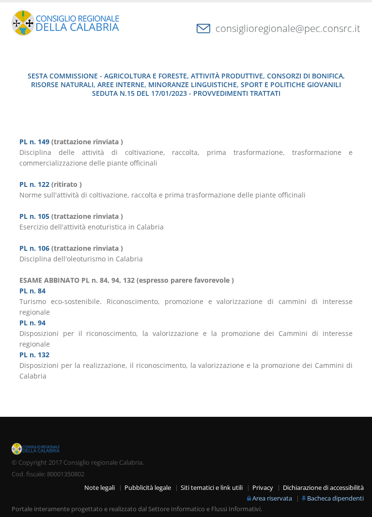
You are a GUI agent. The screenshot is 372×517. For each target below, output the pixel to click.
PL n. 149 (34, 141)
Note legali (99, 488)
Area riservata (272, 498)
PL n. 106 (34, 248)
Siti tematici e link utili (212, 488)
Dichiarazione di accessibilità (323, 488)
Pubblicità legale (147, 488)
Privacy (262, 488)
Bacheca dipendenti (335, 498)
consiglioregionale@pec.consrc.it (288, 28)
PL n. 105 (34, 216)
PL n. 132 (34, 354)
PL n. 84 (32, 290)
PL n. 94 (32, 322)
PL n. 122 (34, 184)
